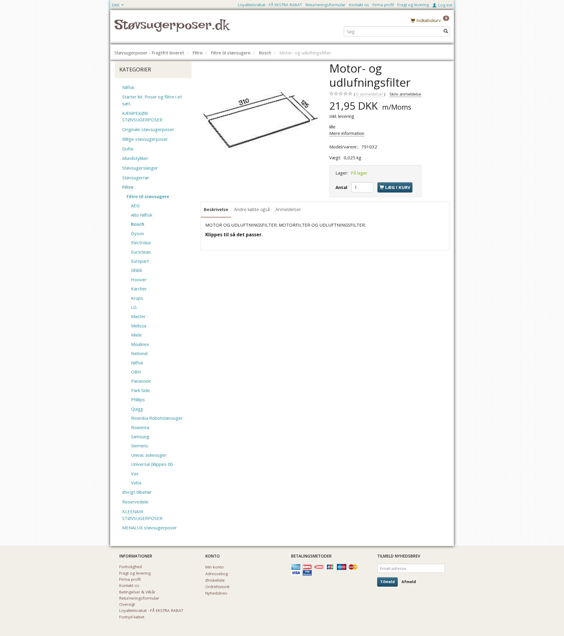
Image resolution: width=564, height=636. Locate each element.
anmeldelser (369, 94)
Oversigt (127, 604)
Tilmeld (387, 581)
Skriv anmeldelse (405, 94)
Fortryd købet (131, 617)
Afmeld (409, 581)
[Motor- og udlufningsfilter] (261, 120)
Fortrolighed (130, 566)
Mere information (346, 133)
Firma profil (383, 4)
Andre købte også (252, 209)
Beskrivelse (216, 209)
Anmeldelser (288, 209)
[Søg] (446, 31)
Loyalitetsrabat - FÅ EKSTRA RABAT (270, 4)
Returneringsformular (325, 4)
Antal (341, 187)
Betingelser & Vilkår (137, 592)
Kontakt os (359, 4)
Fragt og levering (413, 4)
